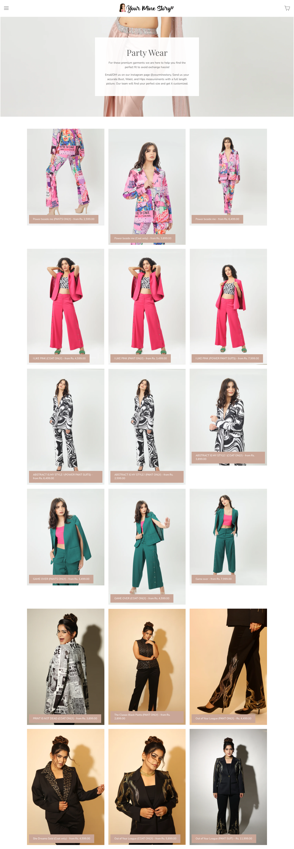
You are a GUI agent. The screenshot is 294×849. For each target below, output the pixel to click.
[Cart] (287, 8)
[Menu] (6, 8)
